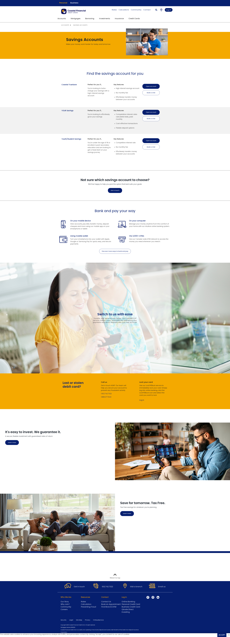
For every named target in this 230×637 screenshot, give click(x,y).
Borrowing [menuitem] (89, 19)
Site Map (79, 620)
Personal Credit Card (131, 604)
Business (74, 3)
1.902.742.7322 (106, 394)
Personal (63, 3)
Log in (141, 400)
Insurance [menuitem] (119, 19)
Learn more (12, 442)
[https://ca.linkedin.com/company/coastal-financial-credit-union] (158, 597)
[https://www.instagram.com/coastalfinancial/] (152, 597)
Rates (114, 10)
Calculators (124, 10)
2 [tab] (14, 367)
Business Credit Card (131, 607)
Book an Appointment (111, 604)
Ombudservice (98, 620)
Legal (71, 620)
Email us (161, 587)
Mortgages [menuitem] (75, 19)
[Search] (156, 10)
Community (136, 10)
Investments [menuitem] (104, 19)
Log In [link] (168, 10)
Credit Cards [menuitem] (134, 19)
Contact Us (106, 602)
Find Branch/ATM (108, 607)
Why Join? (65, 604)
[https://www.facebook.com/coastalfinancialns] (147, 597)
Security (63, 620)
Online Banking (128, 602)
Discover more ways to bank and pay (115, 251)
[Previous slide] (6, 321)
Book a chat (151, 92)
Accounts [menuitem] (62, 19)
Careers (64, 609)
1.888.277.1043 (106, 397)
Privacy (87, 620)
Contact (147, 10)
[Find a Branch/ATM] (161, 10)
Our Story (65, 602)
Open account (151, 86)
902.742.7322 (107, 587)
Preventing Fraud (88, 607)
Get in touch (115, 190)
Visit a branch (136, 587)
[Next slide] (6, 314)
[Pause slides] (6, 268)
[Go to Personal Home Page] (79, 11)
